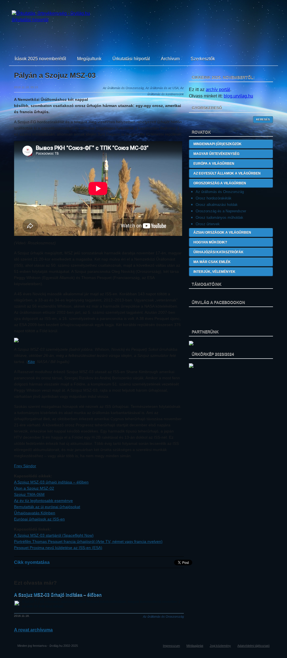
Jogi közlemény (220, 645)
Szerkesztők (203, 58)
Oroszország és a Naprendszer (221, 211)
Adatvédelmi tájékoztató (253, 645)
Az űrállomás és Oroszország (220, 192)
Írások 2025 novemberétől (40, 58)
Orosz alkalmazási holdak (217, 205)
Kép (31, 361)
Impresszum (171, 645)
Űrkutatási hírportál (131, 58)
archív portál (218, 89)
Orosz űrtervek (208, 224)
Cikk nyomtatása (32, 562)
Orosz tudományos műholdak (219, 217)
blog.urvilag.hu (238, 96)
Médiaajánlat (194, 645)
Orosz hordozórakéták (214, 198)
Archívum (170, 58)
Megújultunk (89, 58)
